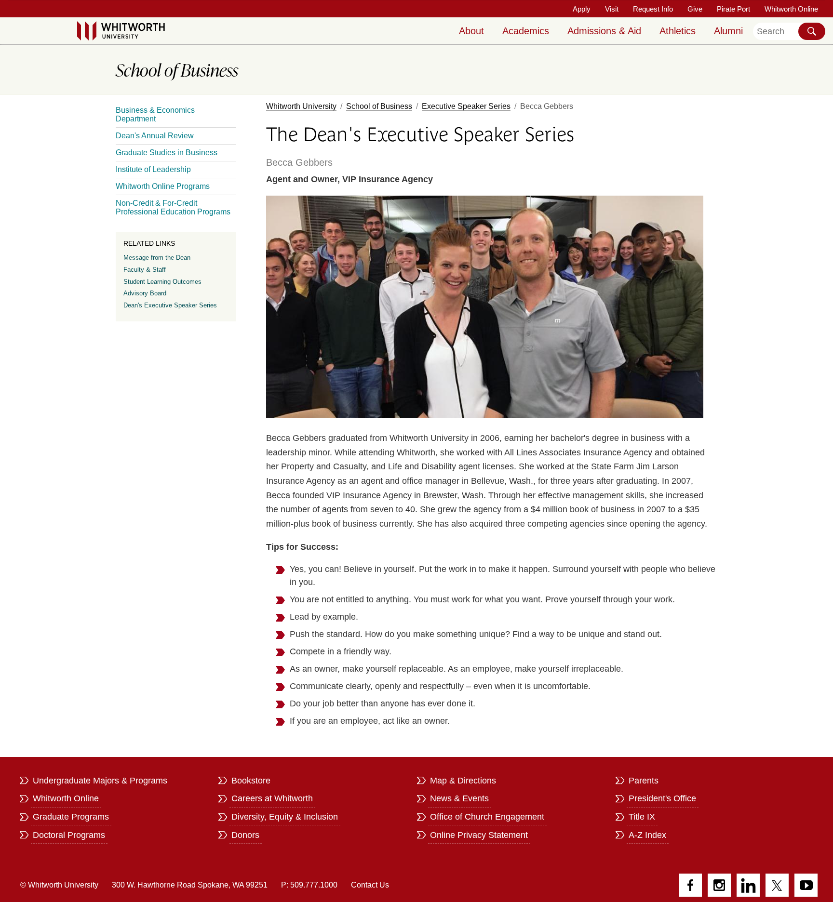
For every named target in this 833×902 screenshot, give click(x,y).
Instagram (719, 885)
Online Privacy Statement (479, 835)
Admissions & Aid (604, 31)
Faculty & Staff (144, 269)
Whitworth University (301, 106)
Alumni (728, 31)
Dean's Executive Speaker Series (170, 305)
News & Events (459, 798)
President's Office (662, 798)
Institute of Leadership (153, 169)
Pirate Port (733, 9)
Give (694, 9)
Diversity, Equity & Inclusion (284, 817)
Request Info (653, 9)
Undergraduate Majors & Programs (100, 780)
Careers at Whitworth (272, 798)
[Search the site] (811, 31)
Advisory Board (144, 293)
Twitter (777, 885)
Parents (643, 780)
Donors (245, 835)
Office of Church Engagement (487, 817)
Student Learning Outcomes (162, 281)
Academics (525, 31)
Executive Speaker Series (466, 106)
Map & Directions (463, 780)
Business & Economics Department (155, 114)
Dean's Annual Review (155, 136)
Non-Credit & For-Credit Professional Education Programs (173, 207)
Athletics (677, 31)
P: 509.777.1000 (309, 885)
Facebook (690, 885)
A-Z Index (647, 835)
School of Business (379, 106)
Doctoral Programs (69, 835)
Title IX (642, 817)
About (471, 31)
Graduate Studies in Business (166, 152)
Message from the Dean (156, 257)
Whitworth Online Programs (163, 186)
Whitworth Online (791, 9)
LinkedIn (748, 885)
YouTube (806, 885)
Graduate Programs (71, 817)
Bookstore (250, 780)
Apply (582, 9)
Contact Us (370, 885)
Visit (611, 9)
